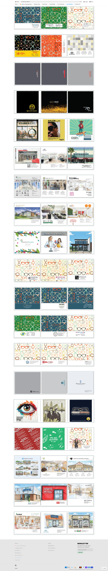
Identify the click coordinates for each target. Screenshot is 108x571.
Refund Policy (51, 545)
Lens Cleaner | (70, 4)
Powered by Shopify (73, 569)
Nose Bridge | (53, 4)
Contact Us (77, 4)
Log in (16, 568)
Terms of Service (51, 548)
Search (49, 543)
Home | (17, 4)
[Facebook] (15, 565)
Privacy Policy (51, 550)
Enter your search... (52, 1)
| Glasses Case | (37, 4)
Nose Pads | (45, 4)
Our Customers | (61, 4)
